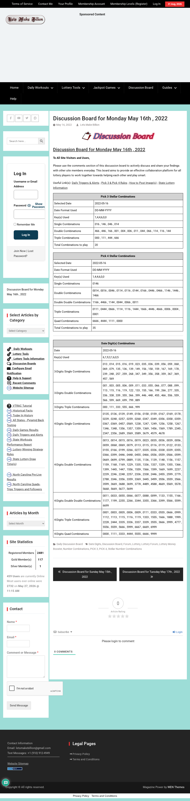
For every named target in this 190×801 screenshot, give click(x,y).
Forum (127, 544)
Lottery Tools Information (27, 358)
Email (11, 637)
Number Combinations (76, 548)
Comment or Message (22, 652)
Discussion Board (141, 87)
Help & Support (21, 378)
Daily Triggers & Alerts (85, 183)
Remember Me (25, 224)
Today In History (22, 415)
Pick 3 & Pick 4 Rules (114, 183)
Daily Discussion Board (70, 544)
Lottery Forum (149, 544)
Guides (167, 87)
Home (14, 87)
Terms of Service (22, 4)
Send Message (19, 705)
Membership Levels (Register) (128, 4)
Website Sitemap (22, 387)
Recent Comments (23, 383)
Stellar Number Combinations (125, 548)
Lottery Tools (71, 87)
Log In (156, 4)
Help (13, 99)
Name (12, 622)
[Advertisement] (134, 50)
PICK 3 (94, 548)
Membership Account (91, 4)
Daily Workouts (38, 87)
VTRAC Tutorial (21, 405)
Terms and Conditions (86, 759)
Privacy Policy (81, 753)
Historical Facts (22, 410)
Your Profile (65, 4)
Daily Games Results (24, 430)
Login (179, 632)
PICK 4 (103, 548)
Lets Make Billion (89, 124)
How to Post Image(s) (143, 183)
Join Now (20, 251)
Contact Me (45, 4)
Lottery (136, 544)
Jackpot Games (104, 87)
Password (20, 205)
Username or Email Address (25, 184)
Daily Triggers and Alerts (27, 435)
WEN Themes (176, 787)
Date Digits (95, 544)
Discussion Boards (23, 363)
